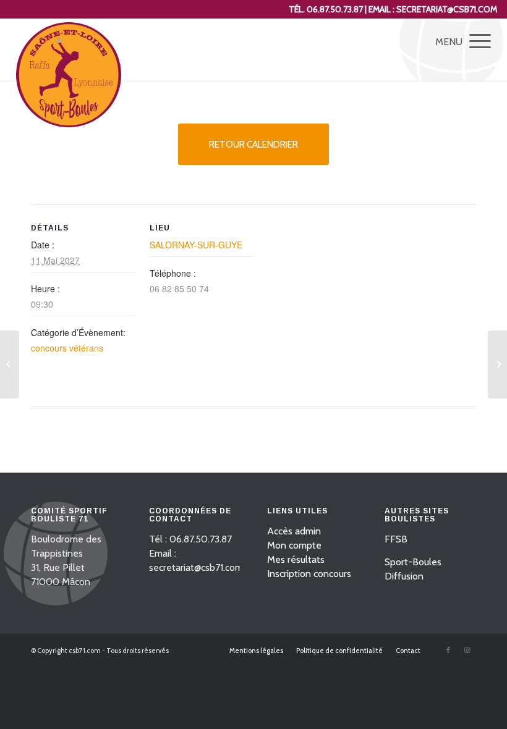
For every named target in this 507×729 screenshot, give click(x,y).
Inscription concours (309, 573)
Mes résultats (296, 559)
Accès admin (294, 531)
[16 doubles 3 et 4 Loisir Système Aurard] (9, 364)
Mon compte (294, 545)
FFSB (396, 539)
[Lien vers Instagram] (467, 650)
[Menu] (474, 41)
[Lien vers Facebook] (448, 650)
